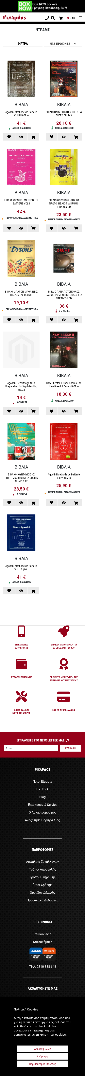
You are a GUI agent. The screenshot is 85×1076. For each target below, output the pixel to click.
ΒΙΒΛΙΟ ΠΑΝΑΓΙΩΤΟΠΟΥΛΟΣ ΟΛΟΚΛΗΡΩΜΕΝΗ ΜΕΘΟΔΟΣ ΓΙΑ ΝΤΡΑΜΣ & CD (64, 295)
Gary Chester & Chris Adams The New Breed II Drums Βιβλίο (63, 384)
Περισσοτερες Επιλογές (42, 1064)
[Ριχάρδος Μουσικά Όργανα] (14, 17)
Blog (42, 797)
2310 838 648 (46, 966)
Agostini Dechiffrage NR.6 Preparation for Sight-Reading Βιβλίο (21, 386)
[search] (53, 18)
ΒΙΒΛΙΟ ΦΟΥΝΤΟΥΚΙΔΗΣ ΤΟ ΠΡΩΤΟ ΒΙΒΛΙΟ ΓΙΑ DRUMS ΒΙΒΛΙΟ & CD (64, 203)
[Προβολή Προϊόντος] (21, 137)
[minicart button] (61, 18)
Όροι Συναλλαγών (42, 892)
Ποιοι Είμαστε (43, 781)
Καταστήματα (42, 942)
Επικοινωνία (42, 934)
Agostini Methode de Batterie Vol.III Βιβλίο (21, 113)
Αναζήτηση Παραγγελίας (42, 820)
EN (73, 18)
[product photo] (21, 79)
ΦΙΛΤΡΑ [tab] (23, 43)
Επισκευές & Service (42, 804)
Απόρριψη (42, 1056)
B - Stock (42, 789)
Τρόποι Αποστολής (42, 869)
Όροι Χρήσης (42, 885)
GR (68, 18)
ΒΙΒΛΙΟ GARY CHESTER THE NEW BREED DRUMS (64, 113)
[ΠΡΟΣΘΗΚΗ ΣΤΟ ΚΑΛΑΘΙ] (33, 137)
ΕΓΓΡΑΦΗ (70, 748)
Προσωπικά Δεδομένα (43, 900)
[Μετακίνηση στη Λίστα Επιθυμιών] (9, 137)
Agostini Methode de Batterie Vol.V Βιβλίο (64, 476)
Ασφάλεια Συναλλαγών (42, 861)
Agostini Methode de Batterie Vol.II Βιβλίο (21, 567)
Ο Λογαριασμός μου (43, 812)
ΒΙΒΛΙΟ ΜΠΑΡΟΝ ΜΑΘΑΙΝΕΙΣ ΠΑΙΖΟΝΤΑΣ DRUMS (21, 293)
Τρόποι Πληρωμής (42, 877)
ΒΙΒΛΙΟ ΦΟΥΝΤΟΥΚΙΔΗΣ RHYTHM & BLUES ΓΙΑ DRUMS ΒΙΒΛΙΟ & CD (21, 477)
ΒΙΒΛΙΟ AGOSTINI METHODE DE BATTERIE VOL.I (21, 201)
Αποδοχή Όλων (42, 1049)
